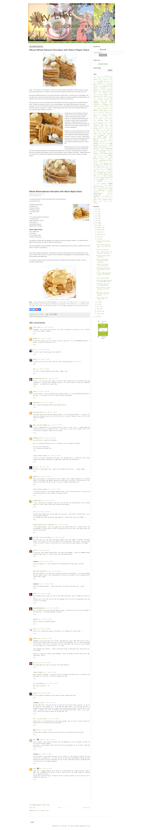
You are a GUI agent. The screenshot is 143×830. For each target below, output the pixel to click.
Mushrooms (96, 142)
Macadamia (101, 135)
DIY (111, 108)
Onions (106, 143)
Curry (108, 108)
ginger (95, 197)
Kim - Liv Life (37, 718)
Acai (94, 76)
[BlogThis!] (51, 314)
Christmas (109, 97)
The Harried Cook (37, 412)
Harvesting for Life (38, 378)
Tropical (106, 181)
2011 (96, 225)
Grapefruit (106, 123)
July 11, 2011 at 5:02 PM (51, 608)
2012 (96, 223)
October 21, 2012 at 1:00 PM (43, 730)
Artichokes (109, 77)
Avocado (100, 81)
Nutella (103, 142)
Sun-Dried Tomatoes (102, 174)
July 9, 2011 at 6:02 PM (57, 537)
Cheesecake (96, 96)
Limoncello (109, 133)
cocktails (109, 193)
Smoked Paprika (103, 169)
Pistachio (103, 150)
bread (110, 190)
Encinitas (95, 113)
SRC (101, 164)
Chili (94, 97)
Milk (101, 140)
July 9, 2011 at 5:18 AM (44, 476)
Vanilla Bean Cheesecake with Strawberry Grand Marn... (103, 269)
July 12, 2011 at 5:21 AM (44, 619)
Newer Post (32, 807)
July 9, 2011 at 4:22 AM (53, 455)
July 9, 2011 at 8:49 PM (42, 550)
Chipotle (99, 97)
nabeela (35, 619)
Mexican (95, 140)
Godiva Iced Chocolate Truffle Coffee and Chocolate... (102, 261)
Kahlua (102, 131)
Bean (111, 82)
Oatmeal (95, 143)
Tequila (103, 177)
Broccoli (110, 87)
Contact (73, 42)
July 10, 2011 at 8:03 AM (54, 571)
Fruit (111, 117)
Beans (95, 84)
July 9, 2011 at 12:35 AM (48, 438)
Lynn (34, 511)
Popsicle (110, 151)
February (99, 311)
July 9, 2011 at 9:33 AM (47, 500)
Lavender (110, 131)
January (99, 313)
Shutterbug (36, 402)
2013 (96, 220)
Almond (106, 76)
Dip (109, 110)
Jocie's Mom (36, 327)
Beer (99, 84)
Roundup (95, 164)
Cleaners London (37, 672)
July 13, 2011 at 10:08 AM (43, 628)
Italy (108, 130)
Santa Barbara (109, 165)
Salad (105, 164)
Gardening (95, 118)
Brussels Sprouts (103, 89)
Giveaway (100, 120)
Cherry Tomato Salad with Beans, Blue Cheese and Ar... (103, 246)
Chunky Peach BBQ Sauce (102, 249)
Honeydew (104, 128)
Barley (104, 82)
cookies (96, 196)
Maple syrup (40, 316)
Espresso (105, 113)
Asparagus (105, 79)
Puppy (94, 157)
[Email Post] (47, 314)
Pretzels (101, 153)
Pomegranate (103, 152)
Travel (99, 181)
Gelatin (106, 118)
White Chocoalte (108, 186)
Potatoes (95, 153)
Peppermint (96, 148)
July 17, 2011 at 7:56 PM (50, 683)
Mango (99, 137)
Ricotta (105, 162)
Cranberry (106, 104)
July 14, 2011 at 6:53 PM (43, 662)
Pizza (108, 150)
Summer (94, 174)
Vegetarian (95, 185)
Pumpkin (110, 155)
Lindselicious (37, 500)
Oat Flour (109, 141)
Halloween (101, 126)
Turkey (98, 183)
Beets (102, 84)
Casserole (95, 94)
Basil (108, 82)
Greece (110, 123)
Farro (99, 115)
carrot (102, 191)
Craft (100, 104)
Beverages (109, 84)
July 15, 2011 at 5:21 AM (49, 672)
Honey (100, 128)
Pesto (102, 148)
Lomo (34, 391)
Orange (110, 143)
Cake (104, 91)
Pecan (111, 146)
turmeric (106, 201)
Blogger (88, 826)
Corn (111, 102)
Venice (101, 185)
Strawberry (109, 172)
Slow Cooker (96, 169)
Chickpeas (110, 96)
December (99, 227)
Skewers (110, 167)
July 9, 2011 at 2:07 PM (61, 524)
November (99, 229)
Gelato (110, 118)
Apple (99, 78)
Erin (34, 662)
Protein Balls (96, 155)
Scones (98, 167)
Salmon (110, 164)
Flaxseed (104, 115)
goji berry (100, 197)
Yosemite (95, 190)
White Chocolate (97, 188)
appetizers (102, 190)
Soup (94, 171)
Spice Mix (104, 170)
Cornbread (96, 104)
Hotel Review (109, 128)
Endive (100, 113)
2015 (96, 216)
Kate (34, 628)
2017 (96, 211)
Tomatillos (95, 179)
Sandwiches (102, 165)
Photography (108, 148)
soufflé (100, 201)
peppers (110, 199)
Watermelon (101, 186)
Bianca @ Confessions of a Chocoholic (43, 524)
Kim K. (35, 739)
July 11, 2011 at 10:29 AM (46, 584)
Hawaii (107, 126)
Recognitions (96, 160)
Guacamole (96, 125)
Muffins (110, 140)
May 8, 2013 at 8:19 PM (45, 754)
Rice (108, 160)
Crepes (107, 106)
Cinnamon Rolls (108, 99)
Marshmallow (104, 138)
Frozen (106, 117)
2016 (96, 213)
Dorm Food (95, 112)
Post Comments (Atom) (43, 810)
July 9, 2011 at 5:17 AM (41, 466)
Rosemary (110, 162)
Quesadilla (100, 156)
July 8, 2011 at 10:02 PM (46, 402)
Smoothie (109, 169)
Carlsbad (105, 93)
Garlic (101, 118)
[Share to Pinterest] (56, 314)
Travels (67, 42)
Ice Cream (96, 130)
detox (111, 196)
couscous (103, 196)
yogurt (110, 201)
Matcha (110, 138)
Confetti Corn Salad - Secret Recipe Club (102, 265)
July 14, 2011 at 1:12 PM (44, 638)
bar (107, 190)
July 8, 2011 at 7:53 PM (51, 378)
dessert (107, 196)
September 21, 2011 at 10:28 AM (50, 718)
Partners (79, 42)
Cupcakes (104, 108)
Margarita (96, 138)
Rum (99, 164)
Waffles (110, 185)
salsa (94, 201)
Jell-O (94, 131)
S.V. (34, 349)
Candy (94, 92)
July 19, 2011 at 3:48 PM (43, 693)
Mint (105, 140)
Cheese (110, 94)
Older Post (86, 807)
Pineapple (98, 150)
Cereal (100, 94)
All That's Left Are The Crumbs (42, 537)
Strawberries (102, 172)
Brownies (95, 89)
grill (95, 199)
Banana (35, 316)
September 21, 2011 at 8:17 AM (47, 702)
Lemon (95, 133)
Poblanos (95, 151)
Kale (106, 132)
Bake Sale (106, 81)
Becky (34, 593)
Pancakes (46, 316)
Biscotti (95, 86)
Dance (105, 110)
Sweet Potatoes (108, 175)
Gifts (94, 120)
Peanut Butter (102, 147)
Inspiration (103, 130)
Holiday (95, 128)
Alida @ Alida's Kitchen (40, 489)
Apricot (104, 77)
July (98, 239)
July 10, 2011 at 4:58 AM (46, 561)
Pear (108, 146)
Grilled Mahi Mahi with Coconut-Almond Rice (102, 284)
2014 (96, 218)
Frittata (95, 117)
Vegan (110, 183)
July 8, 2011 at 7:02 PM (42, 349)
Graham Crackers (105, 122)
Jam (111, 130)
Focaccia (110, 115)
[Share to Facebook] (54, 314)
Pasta (110, 145)
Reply (34, 333)
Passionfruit (104, 145)
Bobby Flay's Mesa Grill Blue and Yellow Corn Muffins (103, 294)
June (98, 302)
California (109, 91)
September (99, 234)
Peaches (95, 147)
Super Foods (100, 175)
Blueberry (106, 86)
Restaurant (103, 160)
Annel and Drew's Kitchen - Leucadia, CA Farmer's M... (103, 289)
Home (44, 42)
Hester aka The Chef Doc (40, 571)
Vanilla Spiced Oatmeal (102, 278)
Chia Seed (103, 96)
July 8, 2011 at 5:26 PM (44, 338)
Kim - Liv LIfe (103, 332)
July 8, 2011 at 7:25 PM (41, 369)
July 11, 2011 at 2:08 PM (43, 593)
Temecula (98, 177)
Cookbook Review (99, 102)
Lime (104, 133)
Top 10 (107, 179)
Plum (111, 150)
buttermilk (95, 191)
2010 (96, 316)
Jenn (34, 550)
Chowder (104, 97)
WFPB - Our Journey (58, 42)
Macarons (107, 135)
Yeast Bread (109, 188)
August (99, 236)
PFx (34, 466)
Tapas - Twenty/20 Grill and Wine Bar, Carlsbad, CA (104, 252)
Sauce (94, 167)
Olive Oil (101, 143)
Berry (105, 84)
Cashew (110, 92)
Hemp (111, 126)
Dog (111, 110)
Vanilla (103, 183)
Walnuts (95, 186)
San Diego (96, 165)
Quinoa (95, 158)
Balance (95, 82)
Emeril (110, 112)
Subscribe (103, 49)
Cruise (110, 106)
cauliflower (109, 191)
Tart (94, 177)
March (98, 309)
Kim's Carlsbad (96, 42)
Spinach (110, 171)
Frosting (101, 117)
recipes (105, 334)
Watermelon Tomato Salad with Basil (103, 256)
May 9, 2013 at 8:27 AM (45, 768)
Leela (34, 693)
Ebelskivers (102, 112)
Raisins (103, 158)
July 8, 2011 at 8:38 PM (42, 391)
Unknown (35, 338)
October (99, 232)
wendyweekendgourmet (38, 608)
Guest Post (104, 125)
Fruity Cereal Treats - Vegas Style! (102, 298)
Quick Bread (108, 157)
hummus (99, 199)
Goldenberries (96, 122)
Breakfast (103, 88)
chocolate (97, 194)
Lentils (100, 133)
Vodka (105, 185)
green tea (110, 197)
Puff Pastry (104, 155)
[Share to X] (53, 314)
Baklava (110, 81)
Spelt (99, 170)
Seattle (103, 167)
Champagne (105, 94)
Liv (94, 135)
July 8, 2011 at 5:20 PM (46, 327)
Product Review (107, 153)
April (98, 306)
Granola (100, 123)
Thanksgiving (109, 177)
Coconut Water (103, 101)
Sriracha (95, 172)
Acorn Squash (100, 76)
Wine (103, 188)
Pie (94, 150)
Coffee (110, 101)
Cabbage (100, 91)
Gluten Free (108, 120)
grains (105, 197)
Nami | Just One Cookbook (40, 425)
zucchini (95, 202)
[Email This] (50, 314)
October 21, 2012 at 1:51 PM (47, 739)
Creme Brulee (101, 106)
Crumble (95, 108)
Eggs (107, 112)
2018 (96, 209)
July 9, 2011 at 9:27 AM (53, 489)
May (34, 369)
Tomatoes (101, 179)
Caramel (99, 92)
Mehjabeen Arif (37, 438)
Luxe (97, 135)
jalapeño (104, 199)
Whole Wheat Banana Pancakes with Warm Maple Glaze (104, 281)
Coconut (95, 101)
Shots (107, 167)
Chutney (95, 99)
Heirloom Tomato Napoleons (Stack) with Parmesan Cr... (103, 274)
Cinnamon (100, 99)
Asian (100, 79)
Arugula (95, 79)
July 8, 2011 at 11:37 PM (50, 412)
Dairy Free (98, 110)
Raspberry (110, 158)
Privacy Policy (87, 42)
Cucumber (99, 108)
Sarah (34, 359)
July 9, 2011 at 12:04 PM (43, 511)
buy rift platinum (38, 683)
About (50, 42)
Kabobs (98, 131)
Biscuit (100, 86)
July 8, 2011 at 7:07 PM (43, 359)
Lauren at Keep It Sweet (40, 455)
